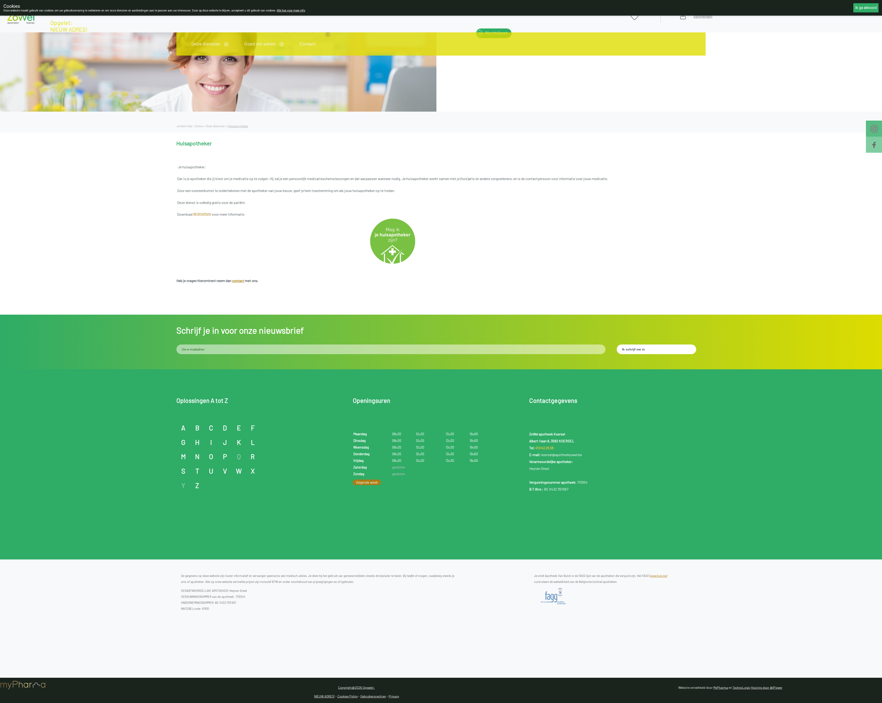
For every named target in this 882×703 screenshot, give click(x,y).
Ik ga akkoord (866, 8)
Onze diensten (205, 43)
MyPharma (720, 687)
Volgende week (367, 482)
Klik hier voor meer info (291, 10)
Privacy (394, 696)
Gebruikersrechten (373, 696)
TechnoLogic (741, 687)
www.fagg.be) (658, 576)
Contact (307, 43)
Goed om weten (260, 43)
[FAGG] (557, 596)
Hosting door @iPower (766, 687)
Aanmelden (702, 16)
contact (238, 280)
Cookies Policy (347, 696)
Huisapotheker (238, 126)
